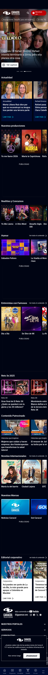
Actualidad (7, 101)
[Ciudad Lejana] (31, 472)
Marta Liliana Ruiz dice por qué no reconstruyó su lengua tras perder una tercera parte (16, 107)
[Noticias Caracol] (15, 507)
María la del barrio (9, 486)
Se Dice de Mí (28, 333)
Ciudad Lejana (28, 486)
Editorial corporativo (11, 557)
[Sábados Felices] (15, 247)
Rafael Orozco (40, 101)
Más (43, 672)
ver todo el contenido (36, 557)
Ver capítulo (12, 65)
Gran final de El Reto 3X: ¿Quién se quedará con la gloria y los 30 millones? (13, 404)
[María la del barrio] (11, 472)
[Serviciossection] (45, 630)
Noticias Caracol (8, 518)
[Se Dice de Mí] (31, 319)
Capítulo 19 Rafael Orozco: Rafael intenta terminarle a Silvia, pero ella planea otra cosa (21, 55)
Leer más (7, 117)
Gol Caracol (36, 518)
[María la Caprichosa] (31, 142)
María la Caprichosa (31, 156)
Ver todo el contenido (36, 236)
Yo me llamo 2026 (9, 156)
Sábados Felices (8, 258)
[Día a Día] (11, 319)
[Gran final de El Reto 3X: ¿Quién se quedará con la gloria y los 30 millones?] (15, 387)
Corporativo (7, 581)
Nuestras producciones (13, 125)
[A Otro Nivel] (21, 213)
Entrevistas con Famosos (14, 303)
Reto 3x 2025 (8, 375)
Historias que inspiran (10, 438)
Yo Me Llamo (7, 224)
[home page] (11, 13)
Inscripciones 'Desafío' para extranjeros (18, 20)
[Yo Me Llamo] (7, 213)
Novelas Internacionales (13, 456)
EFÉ (44, 486)
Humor (4, 235)
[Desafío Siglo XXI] (35, 213)
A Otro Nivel (20, 224)
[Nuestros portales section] (45, 624)
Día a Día (5, 333)
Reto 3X (4, 398)
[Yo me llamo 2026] (11, 142)
